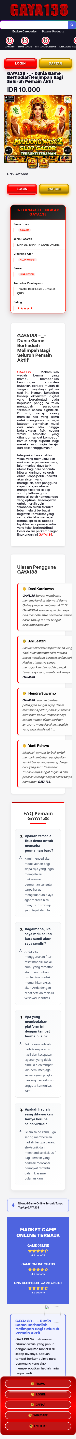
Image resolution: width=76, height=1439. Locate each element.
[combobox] (34, 25)
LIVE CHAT (40, 1427)
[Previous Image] (7, 130)
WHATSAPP (40, 1416)
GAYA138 (24, 372)
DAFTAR (55, 63)
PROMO (40, 1382)
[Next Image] (68, 130)
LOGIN (20, 63)
